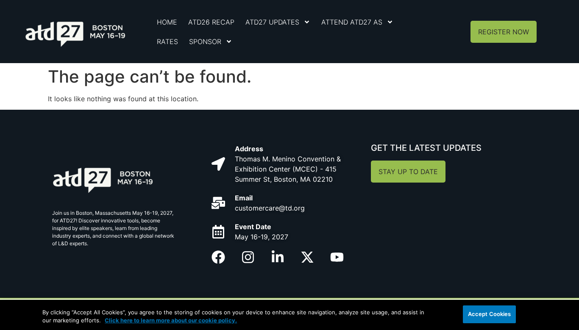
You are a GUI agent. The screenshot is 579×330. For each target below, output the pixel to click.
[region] (289, 315)
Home (167, 22)
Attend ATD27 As (351, 22)
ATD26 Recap (211, 22)
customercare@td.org (270, 208)
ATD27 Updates (272, 22)
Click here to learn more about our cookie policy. (171, 320)
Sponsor (205, 41)
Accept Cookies (489, 314)
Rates (167, 41)
